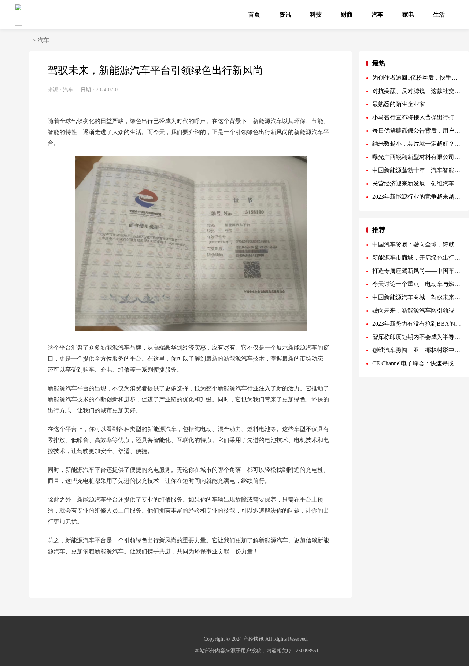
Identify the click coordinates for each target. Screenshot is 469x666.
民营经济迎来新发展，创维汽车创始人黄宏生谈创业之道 (417, 183)
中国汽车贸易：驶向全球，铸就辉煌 (417, 244)
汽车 (377, 14)
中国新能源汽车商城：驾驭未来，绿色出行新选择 (417, 297)
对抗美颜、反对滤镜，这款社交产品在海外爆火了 (417, 91)
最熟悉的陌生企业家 (398, 104)
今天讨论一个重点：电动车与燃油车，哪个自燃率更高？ (417, 284)
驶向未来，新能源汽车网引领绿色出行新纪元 (417, 310)
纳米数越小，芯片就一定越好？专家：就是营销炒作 (417, 144)
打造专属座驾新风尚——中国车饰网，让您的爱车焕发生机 (417, 271)
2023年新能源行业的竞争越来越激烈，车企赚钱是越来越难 (417, 196)
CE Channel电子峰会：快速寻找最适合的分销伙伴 (417, 363)
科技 (316, 14)
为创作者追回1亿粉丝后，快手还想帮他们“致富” (417, 78)
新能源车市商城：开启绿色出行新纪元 (417, 257)
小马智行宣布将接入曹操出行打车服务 (417, 117)
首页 (254, 14)
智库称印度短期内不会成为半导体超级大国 (417, 337)
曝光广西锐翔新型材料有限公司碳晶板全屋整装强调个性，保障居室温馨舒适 (417, 157)
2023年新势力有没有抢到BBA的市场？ (417, 324)
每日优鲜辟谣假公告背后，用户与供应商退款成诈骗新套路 (417, 130)
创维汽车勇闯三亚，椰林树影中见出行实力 (417, 350)
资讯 (285, 14)
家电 (408, 14)
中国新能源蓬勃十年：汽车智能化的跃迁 (417, 170)
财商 (346, 14)
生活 (439, 14)
